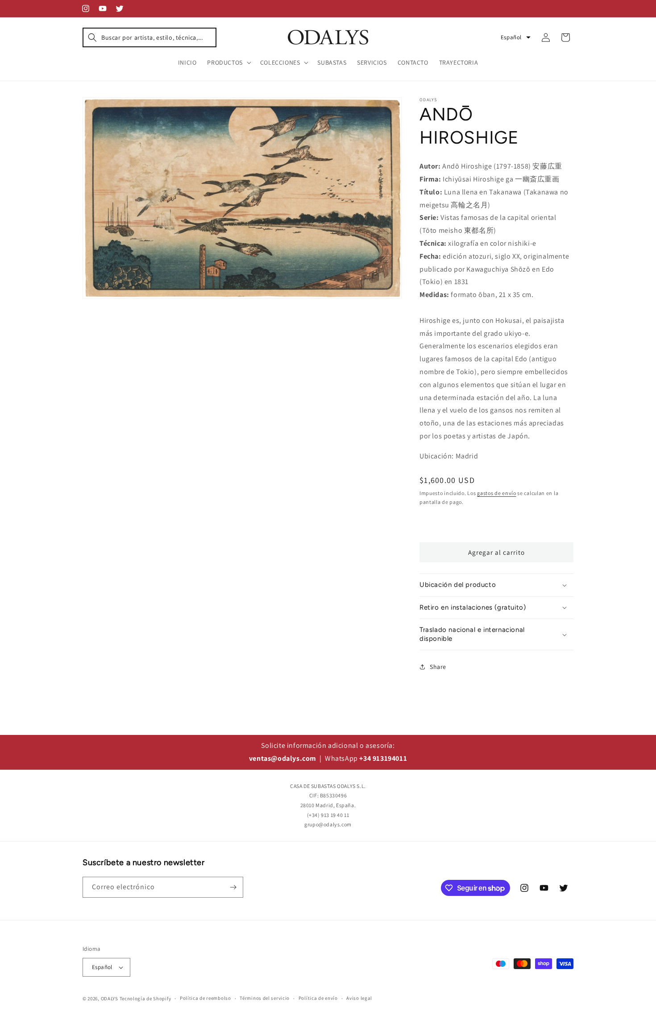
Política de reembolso (205, 998)
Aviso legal (359, 998)
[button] (149, 37)
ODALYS (109, 998)
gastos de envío (496, 493)
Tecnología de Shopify (145, 998)
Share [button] (438, 667)
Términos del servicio (265, 998)
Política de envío (318, 998)
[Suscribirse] (233, 887)
